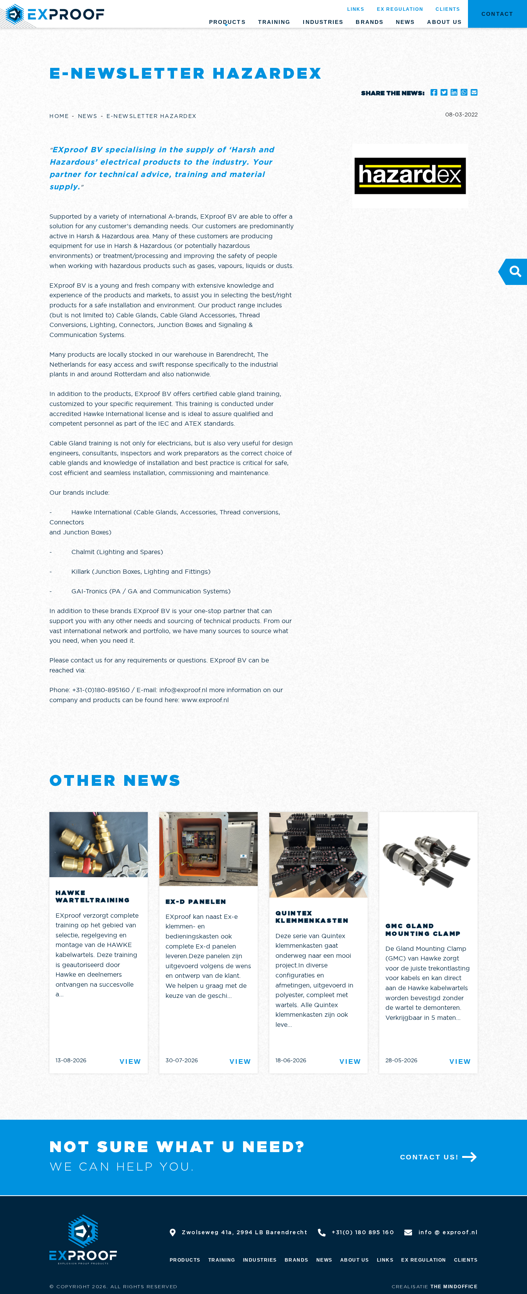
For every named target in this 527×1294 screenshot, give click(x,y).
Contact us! (429, 1157)
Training (274, 22)
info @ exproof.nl (448, 1232)
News (405, 22)
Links (356, 9)
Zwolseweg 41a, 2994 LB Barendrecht (244, 1232)
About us (444, 22)
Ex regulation (400, 9)
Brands (369, 22)
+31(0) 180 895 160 (363, 1232)
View (131, 1061)
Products (227, 22)
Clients (448, 9)
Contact (497, 14)
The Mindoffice (454, 1286)
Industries (323, 22)
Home (59, 116)
